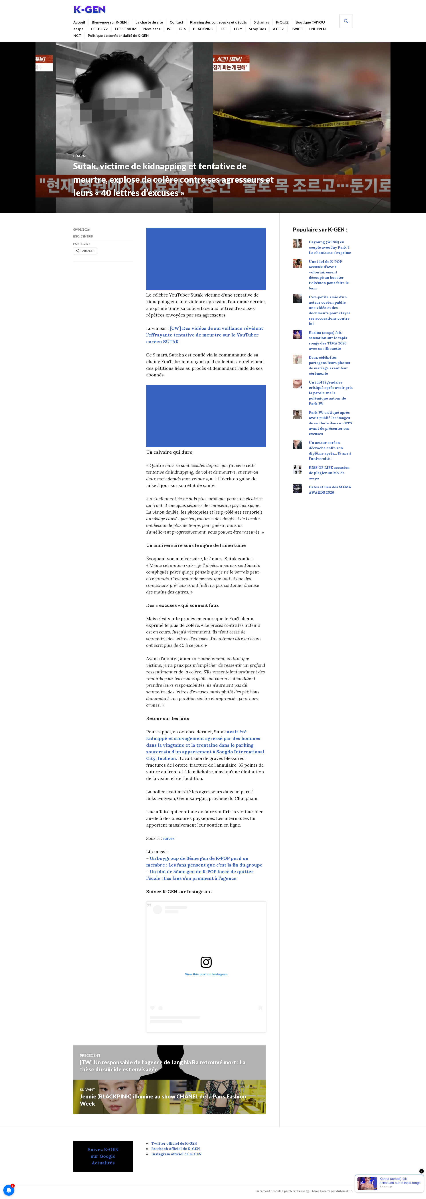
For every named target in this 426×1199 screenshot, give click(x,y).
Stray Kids (257, 29)
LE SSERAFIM (125, 29)
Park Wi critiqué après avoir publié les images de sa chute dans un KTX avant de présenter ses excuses (331, 423)
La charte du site (149, 22)
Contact (176, 22)
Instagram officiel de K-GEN (176, 1154)
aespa (78, 29)
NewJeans (151, 29)
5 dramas (261, 22)
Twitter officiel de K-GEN (174, 1143)
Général (79, 156)
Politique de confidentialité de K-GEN (118, 35)
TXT (223, 29)
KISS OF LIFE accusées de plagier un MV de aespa (329, 472)
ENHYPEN (317, 29)
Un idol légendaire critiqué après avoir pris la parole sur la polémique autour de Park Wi (331, 393)
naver (168, 838)
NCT (77, 35)
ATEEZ (278, 29)
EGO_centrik (83, 236)
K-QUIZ (282, 22)
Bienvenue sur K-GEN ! (110, 22)
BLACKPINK (203, 29)
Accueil (79, 22)
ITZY (238, 29)
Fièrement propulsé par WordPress (280, 1191)
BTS (182, 29)
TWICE (296, 29)
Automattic (344, 1191)
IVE (169, 29)
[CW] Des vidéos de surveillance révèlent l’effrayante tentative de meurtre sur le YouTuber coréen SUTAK (204, 334)
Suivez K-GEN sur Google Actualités (103, 1156)
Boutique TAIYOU (310, 22)
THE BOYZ (99, 29)
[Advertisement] (207, 259)
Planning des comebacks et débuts (218, 22)
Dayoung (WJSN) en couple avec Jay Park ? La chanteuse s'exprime (330, 247)
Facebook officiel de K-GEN (175, 1148)
